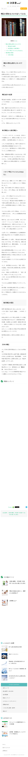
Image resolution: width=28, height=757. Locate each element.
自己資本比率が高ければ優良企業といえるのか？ (17, 677)
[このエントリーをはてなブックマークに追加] (26, 507)
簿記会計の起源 (10, 46)
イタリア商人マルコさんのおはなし (14, 50)
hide (16, 40)
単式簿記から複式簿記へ (13, 48)
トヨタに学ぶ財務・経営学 (9, 708)
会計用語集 (5, 694)
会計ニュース (6, 688)
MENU (24, 8)
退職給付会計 (6, 704)
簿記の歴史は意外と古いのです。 (13, 44)
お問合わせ (5, 750)
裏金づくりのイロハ (13, 654)
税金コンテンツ (6, 698)
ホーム (4, 744)
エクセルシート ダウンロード (9, 701)
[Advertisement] (14, 444)
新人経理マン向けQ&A (8, 691)
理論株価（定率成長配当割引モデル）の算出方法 (17, 662)
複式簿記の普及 (9, 52)
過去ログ (5, 711)
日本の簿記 (9, 55)
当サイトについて (6, 747)
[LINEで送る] (13, 507)
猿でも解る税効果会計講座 (15, 647)
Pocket (10, 507)
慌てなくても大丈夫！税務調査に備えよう (17, 669)
